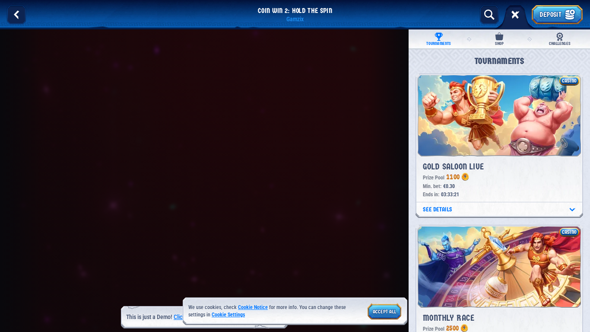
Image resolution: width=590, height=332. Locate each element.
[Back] (16, 14)
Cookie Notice (253, 307)
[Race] (515, 14)
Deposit (550, 14)
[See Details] (572, 209)
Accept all (385, 312)
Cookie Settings (228, 315)
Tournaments (438, 43)
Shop (499, 43)
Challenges (560, 43)
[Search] (489, 14)
